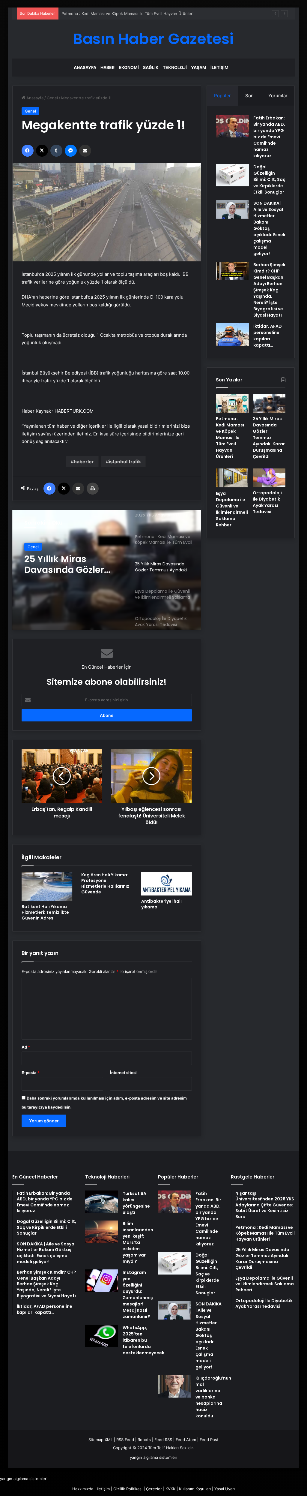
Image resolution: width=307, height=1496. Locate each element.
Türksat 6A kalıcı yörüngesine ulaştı (136, 1202)
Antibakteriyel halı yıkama (161, 904)
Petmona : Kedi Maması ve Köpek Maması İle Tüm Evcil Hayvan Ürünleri (127, 13)
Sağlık (151, 67)
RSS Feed (125, 1439)
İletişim (219, 67)
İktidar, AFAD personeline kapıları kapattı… (267, 335)
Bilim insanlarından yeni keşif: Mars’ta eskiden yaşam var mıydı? (138, 1242)
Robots (144, 1439)
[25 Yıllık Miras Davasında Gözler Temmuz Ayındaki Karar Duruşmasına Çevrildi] (269, 403)
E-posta (31, 1072)
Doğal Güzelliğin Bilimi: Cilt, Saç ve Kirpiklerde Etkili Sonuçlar (269, 179)
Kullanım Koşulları (195, 1488)
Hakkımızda (82, 1488)
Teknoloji (175, 67)
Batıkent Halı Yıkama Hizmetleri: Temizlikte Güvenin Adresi (45, 912)
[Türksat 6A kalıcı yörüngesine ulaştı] (101, 1201)
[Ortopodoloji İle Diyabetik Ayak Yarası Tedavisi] (269, 477)
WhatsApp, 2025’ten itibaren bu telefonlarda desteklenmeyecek (143, 1340)
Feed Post (209, 1439)
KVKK (170, 1488)
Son (249, 95)
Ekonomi (129, 67)
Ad (26, 1047)
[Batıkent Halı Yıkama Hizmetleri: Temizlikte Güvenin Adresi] (47, 886)
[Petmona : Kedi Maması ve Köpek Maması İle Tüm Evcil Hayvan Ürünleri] (232, 403)
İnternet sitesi (123, 1072)
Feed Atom (186, 1439)
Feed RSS (163, 1439)
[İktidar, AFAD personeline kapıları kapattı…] (232, 334)
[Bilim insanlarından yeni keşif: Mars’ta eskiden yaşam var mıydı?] (101, 1232)
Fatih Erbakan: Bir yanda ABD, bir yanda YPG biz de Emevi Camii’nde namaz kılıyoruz (269, 137)
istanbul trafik (125, 462)
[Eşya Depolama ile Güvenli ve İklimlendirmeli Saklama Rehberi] (232, 477)
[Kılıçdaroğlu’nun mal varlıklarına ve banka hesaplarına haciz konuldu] (174, 1386)
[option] (106, 570)
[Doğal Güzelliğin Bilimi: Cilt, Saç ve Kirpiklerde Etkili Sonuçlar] (232, 175)
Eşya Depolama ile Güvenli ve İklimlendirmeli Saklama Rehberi (232, 509)
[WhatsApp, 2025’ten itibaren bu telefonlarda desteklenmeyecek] (101, 1336)
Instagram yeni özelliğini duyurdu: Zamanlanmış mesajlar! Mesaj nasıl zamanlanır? (138, 1294)
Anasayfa (85, 67)
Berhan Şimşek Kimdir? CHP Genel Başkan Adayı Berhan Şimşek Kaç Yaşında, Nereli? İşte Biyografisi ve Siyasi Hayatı (269, 290)
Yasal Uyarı (224, 1488)
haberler (84, 462)
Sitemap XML (100, 1439)
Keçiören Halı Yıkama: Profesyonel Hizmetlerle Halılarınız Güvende (105, 883)
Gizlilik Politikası (127, 1488)
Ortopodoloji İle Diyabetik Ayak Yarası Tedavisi (267, 502)
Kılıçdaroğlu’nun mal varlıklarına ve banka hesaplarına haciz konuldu (213, 1397)
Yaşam (198, 67)
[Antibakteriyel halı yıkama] (166, 883)
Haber (107, 67)
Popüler (222, 95)
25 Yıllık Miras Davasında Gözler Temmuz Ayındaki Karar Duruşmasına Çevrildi (69, 564)
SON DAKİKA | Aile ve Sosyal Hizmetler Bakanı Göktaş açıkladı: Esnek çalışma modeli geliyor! (269, 228)
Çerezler (154, 1488)
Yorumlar (278, 95)
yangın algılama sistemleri (153, 1457)
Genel (52, 97)
